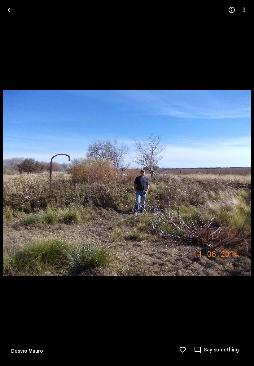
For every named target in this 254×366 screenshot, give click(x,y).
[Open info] (232, 10)
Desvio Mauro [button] (27, 351)
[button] (17, 183)
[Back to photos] (9, 9)
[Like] (182, 350)
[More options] (244, 10)
